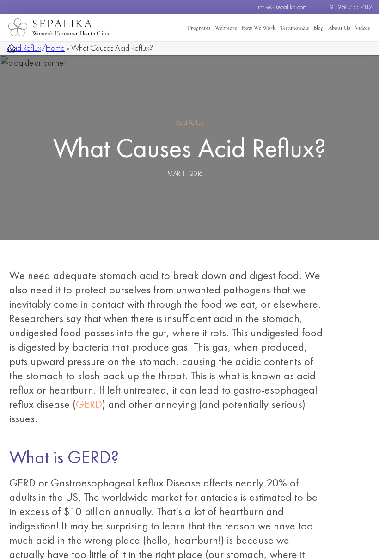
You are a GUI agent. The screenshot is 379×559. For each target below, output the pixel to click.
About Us (339, 27)
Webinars (226, 27)
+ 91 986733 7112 (348, 7)
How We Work (258, 27)
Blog (318, 27)
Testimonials (294, 27)
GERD (89, 404)
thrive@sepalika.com (282, 7)
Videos (362, 27)
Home (55, 48)
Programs (199, 27)
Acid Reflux (24, 48)
